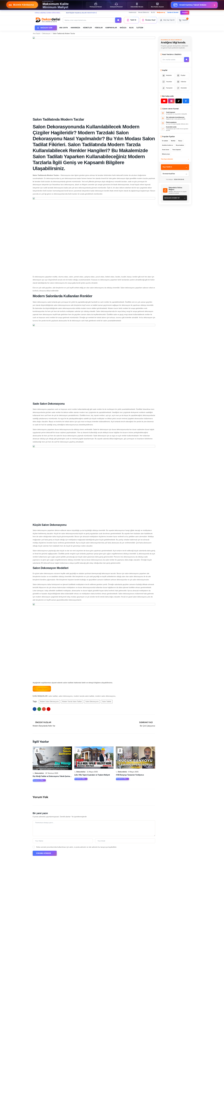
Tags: (35, 701)
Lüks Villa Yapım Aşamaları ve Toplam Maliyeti (92, 775)
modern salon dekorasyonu (49, 701)
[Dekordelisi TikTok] (178, 101)
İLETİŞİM (139, 28)
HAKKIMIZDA (75, 28)
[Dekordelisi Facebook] (186, 101)
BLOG (153, 12)
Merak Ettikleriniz (143, 12)
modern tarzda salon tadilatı (72, 701)
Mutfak (173, 141)
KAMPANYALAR (111, 28)
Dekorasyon (46, 33)
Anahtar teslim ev (167, 145)
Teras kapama (176, 149)
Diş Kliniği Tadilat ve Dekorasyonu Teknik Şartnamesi (53, 776)
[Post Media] (52, 758)
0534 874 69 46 (179, 179)
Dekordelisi (39, 773)
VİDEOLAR (99, 28)
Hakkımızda (132, 12)
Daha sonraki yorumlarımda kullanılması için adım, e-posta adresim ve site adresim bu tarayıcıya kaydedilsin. (76, 847)
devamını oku (38, 780)
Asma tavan (165, 149)
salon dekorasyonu (92, 701)
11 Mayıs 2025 (92, 772)
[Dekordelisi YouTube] (164, 101)
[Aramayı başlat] (186, 59)
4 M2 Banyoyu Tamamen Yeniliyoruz (130, 775)
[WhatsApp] (39, 709)
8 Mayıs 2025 (133, 772)
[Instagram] (48, 709)
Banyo (180, 141)
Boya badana (180, 145)
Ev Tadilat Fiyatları (42, 689)
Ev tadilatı (165, 141)
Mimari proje (166, 154)
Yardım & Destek (172, 12)
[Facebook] (34, 709)
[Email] (44, 709)
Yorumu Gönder (43, 853)
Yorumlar (185, 12)
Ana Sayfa (36, 33)
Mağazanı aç (161, 12)
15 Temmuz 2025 (51, 773)
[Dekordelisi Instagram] (171, 101)
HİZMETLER (87, 28)
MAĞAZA (123, 28)
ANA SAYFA (63, 28)
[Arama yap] (118, 20)
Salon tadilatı (106, 701)
